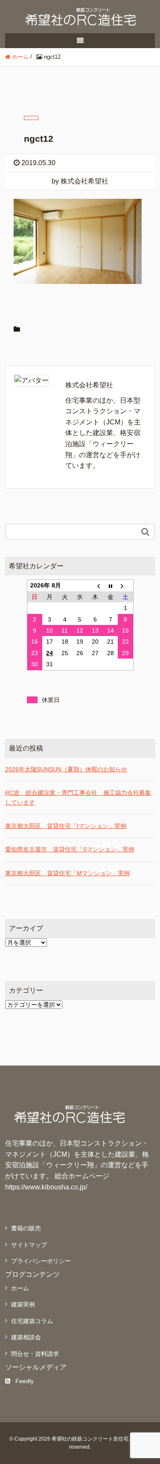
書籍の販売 (26, 1228)
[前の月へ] (95, 585)
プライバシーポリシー (41, 1261)
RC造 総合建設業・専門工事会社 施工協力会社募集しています (78, 797)
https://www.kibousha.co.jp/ (46, 1187)
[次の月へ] (125, 585)
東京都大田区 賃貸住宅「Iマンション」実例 (65, 825)
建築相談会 (26, 1337)
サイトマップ (29, 1244)
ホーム (20, 1288)
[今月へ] (110, 585)
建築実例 (23, 1304)
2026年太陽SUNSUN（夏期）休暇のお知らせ (66, 769)
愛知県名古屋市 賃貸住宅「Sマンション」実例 (69, 849)
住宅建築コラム (32, 1321)
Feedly (24, 1381)
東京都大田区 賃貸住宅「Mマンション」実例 (67, 873)
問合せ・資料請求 (35, 1353)
